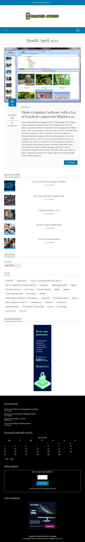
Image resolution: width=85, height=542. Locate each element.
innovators (31, 294)
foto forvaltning (44, 289)
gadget (57, 289)
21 (37, 452)
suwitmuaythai (12, 307)
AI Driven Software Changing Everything (49, 181)
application (22, 281)
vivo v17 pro (11, 311)
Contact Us (32, 536)
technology (62, 307)
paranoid (45, 298)
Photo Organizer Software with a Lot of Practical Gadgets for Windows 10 (49, 114)
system (50, 307)
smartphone (36, 302)
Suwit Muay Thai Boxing (33, 307)
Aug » (12, 459)
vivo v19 (22, 311)
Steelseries (61, 302)
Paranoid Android (60, 298)
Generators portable (14, 294)
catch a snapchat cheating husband (21, 285)
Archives (8, 262)
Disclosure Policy (43, 536)
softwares (49, 302)
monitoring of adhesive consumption (22, 298)
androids (9, 281)
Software (26, 107)
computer (44, 285)
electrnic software (13, 289)
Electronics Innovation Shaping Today (49, 196)
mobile (42, 294)
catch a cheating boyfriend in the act (46, 281)
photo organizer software (16, 302)
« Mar (6, 459)
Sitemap (53, 536)
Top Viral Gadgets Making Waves (49, 225)
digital (73, 285)
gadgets (66, 289)
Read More (70, 163)
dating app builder (60, 285)
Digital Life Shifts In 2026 (49, 210)
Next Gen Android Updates (49, 239)
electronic (29, 289)
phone (75, 298)
